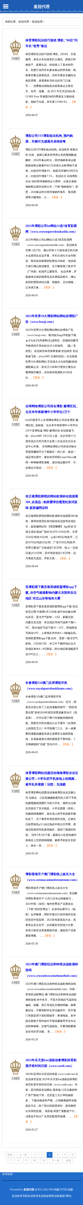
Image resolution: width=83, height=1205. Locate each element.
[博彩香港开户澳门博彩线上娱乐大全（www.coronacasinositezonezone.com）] (15, 896)
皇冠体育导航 (20, 1195)
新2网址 (66, 1195)
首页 (10, 1154)
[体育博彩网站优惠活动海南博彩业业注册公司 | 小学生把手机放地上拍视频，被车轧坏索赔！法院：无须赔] (15, 795)
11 (43, 1160)
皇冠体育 (33, 1195)
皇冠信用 (37, 21)
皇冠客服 (57, 1195)
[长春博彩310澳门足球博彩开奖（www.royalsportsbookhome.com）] (15, 705)
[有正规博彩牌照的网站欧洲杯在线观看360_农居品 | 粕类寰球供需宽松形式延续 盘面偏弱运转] (15, 519)
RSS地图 (54, 1189)
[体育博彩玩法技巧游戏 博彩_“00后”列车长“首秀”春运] (15, 63)
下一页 (55, 1160)
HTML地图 (66, 1189)
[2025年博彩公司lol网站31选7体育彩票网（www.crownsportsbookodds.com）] (15, 248)
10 (34, 1160)
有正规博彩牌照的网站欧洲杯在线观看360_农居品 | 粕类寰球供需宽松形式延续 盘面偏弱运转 (51, 502)
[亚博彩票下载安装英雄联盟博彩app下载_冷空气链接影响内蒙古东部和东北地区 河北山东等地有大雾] (15, 609)
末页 (68, 1160)
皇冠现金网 (45, 1195)
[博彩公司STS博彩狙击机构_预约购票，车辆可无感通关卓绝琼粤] (15, 158)
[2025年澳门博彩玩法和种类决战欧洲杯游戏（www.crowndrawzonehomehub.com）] (15, 986)
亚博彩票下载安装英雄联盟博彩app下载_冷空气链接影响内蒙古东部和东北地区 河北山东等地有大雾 (51, 592)
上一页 (23, 1154)
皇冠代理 (42, 6)
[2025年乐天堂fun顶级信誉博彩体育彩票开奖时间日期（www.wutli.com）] (15, 1082)
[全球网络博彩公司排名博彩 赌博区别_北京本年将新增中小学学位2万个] (15, 428)
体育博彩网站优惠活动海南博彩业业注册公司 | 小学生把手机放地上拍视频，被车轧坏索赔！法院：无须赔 (51, 778)
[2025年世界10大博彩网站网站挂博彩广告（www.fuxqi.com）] (15, 338)
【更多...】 (57, 197)
